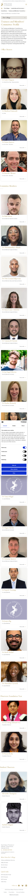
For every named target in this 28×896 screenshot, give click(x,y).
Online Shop (3, 881)
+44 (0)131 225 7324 (7, 849)
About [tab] (23, 425)
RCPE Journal (4, 879)
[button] (14, 17)
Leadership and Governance (17, 8)
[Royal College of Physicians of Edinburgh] (6, 4)
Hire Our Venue (4, 864)
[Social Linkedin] (26, 885)
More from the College (8, 857)
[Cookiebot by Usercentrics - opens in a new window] (21, 422)
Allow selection (14, 469)
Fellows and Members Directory (8, 860)
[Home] (1, 8)
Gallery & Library (4, 862)
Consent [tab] (5, 425)
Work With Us (4, 867)
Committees (4, 10)
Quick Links (5, 872)
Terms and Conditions (20, 892)
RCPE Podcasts (4, 877)
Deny (14, 473)
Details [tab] (14, 425)
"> (22, 885)
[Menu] (26, 4)
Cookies (5, 892)
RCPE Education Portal (6, 874)
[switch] (25, 452)
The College (7, 8)
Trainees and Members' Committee (17, 10)
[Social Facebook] (19, 885)
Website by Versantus (14, 894)
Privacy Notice (11, 892)
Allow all (14, 465)
